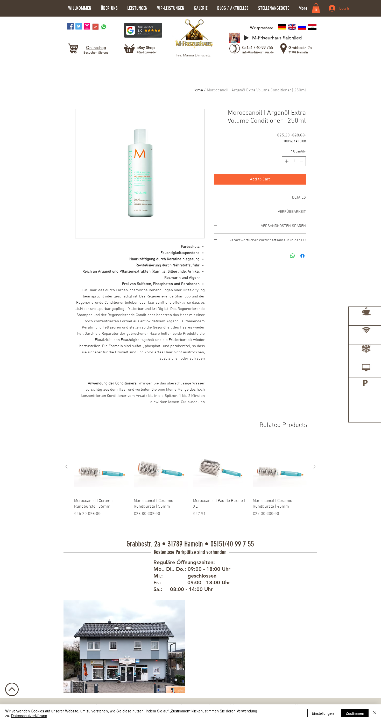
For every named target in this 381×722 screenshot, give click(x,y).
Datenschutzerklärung (29, 715)
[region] (365, 323)
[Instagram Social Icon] (87, 26)
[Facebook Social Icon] (70, 26)
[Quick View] (280, 467)
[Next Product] (67, 466)
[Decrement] (302, 161)
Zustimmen (355, 713)
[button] (109, 8)
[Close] (375, 713)
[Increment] (286, 161)
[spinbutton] (294, 161)
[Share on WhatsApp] (293, 256)
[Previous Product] (314, 466)
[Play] (246, 37)
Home (198, 90)
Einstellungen (323, 713)
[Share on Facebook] (302, 256)
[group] (191, 483)
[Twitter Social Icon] (78, 26)
